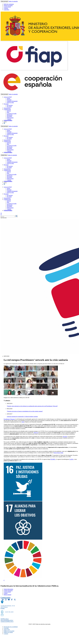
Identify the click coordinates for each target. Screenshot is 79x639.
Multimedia (9, 115)
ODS (23, 422)
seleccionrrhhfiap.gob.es (7, 620)
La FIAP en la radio (11, 113)
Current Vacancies (8, 590)
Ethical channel (7, 594)
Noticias (9, 110)
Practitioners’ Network (9, 419)
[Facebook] (12, 600)
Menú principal (4, 1)
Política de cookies (8, 632)
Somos (8, 98)
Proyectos (6, 104)
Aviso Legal (7, 629)
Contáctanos (5, 598)
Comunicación (7, 109)
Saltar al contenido (13, 1)
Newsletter (9, 116)
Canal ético (6, 9)
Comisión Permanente (12, 101)
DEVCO (36, 432)
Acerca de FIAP (8, 97)
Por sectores (10, 105)
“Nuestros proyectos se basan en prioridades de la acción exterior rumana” (25, 411)
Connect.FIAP (7, 7)
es (1, 214)
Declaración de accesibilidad (11, 626)
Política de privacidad (9, 631)
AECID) (65, 436)
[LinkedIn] (3, 600)
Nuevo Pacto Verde (58, 452)
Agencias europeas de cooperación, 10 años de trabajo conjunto (22, 416)
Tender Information (8, 589)
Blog (8, 112)
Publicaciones (10, 117)
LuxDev (71, 459)
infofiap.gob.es (5, 618)
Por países (9, 106)
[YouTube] (9, 600)
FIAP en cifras (10, 102)
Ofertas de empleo (8, 5)
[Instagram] (6, 600)
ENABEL (52, 459)
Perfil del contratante (9, 4)
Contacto (6, 8)
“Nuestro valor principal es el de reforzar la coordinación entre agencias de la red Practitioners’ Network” (32, 406)
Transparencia (7, 108)
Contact (5, 593)
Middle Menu (4, 155)
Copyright (6, 628)
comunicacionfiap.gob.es (7, 621)
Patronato (9, 99)
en (1, 213)
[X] (15, 600)
